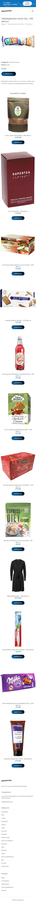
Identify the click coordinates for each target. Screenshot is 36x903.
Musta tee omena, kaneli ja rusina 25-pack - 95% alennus (18, 266)
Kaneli (17, 62)
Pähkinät (3, 850)
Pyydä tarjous (27, 3)
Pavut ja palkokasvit (7, 857)
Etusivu (3, 24)
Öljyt (2, 847)
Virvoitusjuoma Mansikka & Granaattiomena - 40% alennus (18, 375)
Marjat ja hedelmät (7, 840)
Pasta (3, 853)
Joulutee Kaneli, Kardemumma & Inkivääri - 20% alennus (18, 486)
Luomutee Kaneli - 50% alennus (18, 211)
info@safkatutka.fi (6, 802)
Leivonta (4, 831)
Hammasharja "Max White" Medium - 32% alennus (18, 650)
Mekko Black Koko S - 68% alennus (18, 596)
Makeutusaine (5, 837)
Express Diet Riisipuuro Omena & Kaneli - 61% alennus (18, 541)
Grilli (2, 815)
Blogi (2, 877)
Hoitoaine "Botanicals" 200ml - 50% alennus (18, 759)
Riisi (2, 860)
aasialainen (4, 812)
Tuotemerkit (5, 866)
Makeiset (4, 834)
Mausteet (12, 62)
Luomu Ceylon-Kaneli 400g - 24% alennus (18, 135)
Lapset (3, 824)
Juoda (3, 818)
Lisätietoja (8, 74)
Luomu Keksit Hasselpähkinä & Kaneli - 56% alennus (18, 430)
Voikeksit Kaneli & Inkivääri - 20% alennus (18, 320)
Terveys (3, 863)
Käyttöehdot (5, 884)
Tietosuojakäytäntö (7, 887)
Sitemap (3, 890)
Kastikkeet (4, 821)
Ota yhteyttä (5, 881)
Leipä (3, 828)
